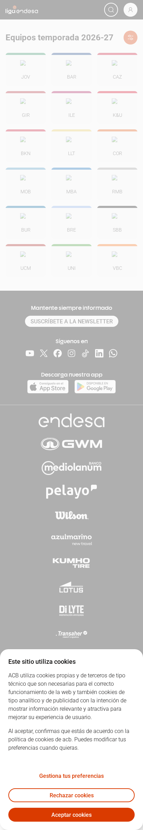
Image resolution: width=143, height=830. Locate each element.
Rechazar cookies (72, 795)
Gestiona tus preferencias (71, 776)
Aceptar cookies (71, 815)
